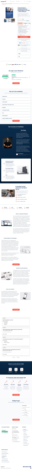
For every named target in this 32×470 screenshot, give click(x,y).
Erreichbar (25, 412)
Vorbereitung (6, 3)
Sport (3, 112)
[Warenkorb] (27, 1)
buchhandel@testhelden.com (17, 441)
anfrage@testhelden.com (16, 438)
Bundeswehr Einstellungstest (5, 453)
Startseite (3, 3)
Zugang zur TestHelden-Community (7, 118)
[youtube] (30, 468)
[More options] (21, 1)
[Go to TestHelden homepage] (4, 1)
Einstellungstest (10, 3)
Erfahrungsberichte (5, 115)
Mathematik (4, 107)
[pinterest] (29, 466)
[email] (23, 466)
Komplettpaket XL (25, 23)
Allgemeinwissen (4, 96)
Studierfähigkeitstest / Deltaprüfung (4, 457)
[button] (24, 54)
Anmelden (29, 1)
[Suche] (25, 1)
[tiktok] (30, 466)
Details (19, 53)
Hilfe (12, 433)
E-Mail (25, 409)
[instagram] (26, 466)
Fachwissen (3, 99)
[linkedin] (27, 466)
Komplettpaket (20, 23)
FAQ (19, 56)
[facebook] (24, 466)
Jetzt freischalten (24, 37)
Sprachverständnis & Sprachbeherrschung (8, 104)
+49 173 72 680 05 (16, 431)
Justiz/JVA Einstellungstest (5, 458)
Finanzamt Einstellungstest (5, 460)
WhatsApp (25, 414)
